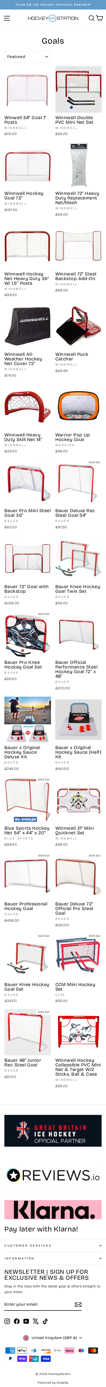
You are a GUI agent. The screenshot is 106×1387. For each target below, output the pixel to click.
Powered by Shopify (53, 1382)
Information (19, 1258)
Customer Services (28, 1245)
